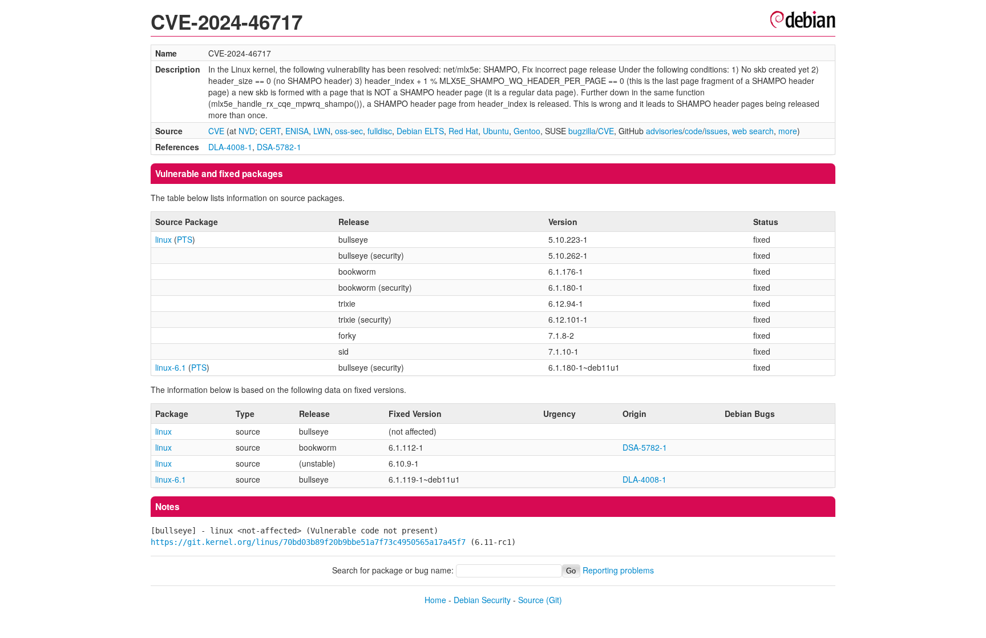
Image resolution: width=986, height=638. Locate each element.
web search (753, 131)
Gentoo (527, 131)
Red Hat (463, 131)
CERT (270, 131)
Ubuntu (496, 131)
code (693, 131)
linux (163, 239)
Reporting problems (618, 570)
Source (531, 599)
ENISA (297, 131)
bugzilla (582, 131)
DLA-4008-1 (230, 147)
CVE (216, 131)
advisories (664, 131)
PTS (184, 239)
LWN (321, 131)
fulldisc (379, 131)
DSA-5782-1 (279, 147)
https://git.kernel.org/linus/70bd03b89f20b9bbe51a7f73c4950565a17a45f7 (308, 542)
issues (716, 131)
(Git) (554, 599)
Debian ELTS (420, 131)
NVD (247, 131)
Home (435, 599)
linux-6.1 (170, 367)
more (787, 131)
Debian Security (482, 599)
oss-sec (349, 131)
